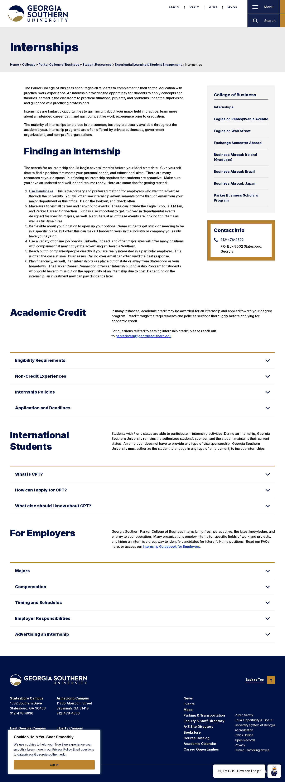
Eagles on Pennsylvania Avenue (241, 119)
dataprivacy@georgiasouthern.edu (41, 754)
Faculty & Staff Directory (204, 721)
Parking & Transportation (204, 715)
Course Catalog (196, 738)
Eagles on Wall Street (232, 131)
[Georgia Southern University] (37, 13)
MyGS (232, 7)
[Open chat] (274, 771)
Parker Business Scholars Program (236, 197)
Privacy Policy (62, 749)
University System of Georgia (255, 725)
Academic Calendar (200, 744)
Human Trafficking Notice (252, 750)
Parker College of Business (59, 64)
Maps (188, 710)
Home (14, 64)
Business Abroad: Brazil (234, 171)
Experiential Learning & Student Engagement (148, 64)
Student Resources (97, 64)
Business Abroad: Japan (234, 183)
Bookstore (192, 732)
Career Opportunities (201, 749)
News (188, 698)
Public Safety (244, 715)
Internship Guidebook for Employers (171, 546)
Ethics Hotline (244, 735)
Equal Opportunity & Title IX (254, 720)
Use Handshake (41, 191)
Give (213, 7)
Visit (194, 7)
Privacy (240, 745)
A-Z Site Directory (198, 726)
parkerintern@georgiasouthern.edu (143, 336)
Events (189, 704)
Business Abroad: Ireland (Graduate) (235, 157)
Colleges (28, 64)
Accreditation (244, 730)
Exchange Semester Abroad (238, 143)
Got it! (54, 765)
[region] (54, 752)
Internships (223, 107)
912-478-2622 (232, 240)
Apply (174, 7)
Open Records (245, 740)
